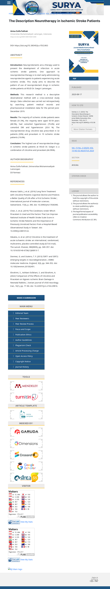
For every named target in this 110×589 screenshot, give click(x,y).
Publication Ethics (23, 334)
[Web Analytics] (14, 522)
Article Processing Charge (27, 350)
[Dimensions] (26, 443)
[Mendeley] (26, 385)
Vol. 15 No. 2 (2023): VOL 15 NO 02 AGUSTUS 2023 (49, 13)
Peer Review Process (24, 324)
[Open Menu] (9, 2)
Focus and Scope (22, 329)
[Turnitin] (26, 397)
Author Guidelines (23, 340)
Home (11, 13)
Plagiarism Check (23, 345)
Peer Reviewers (22, 318)
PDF (74, 78)
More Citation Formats (83, 129)
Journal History (22, 367)
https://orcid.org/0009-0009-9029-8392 (23, 37)
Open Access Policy (24, 356)
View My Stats (26, 522)
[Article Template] (26, 414)
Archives (20, 13)
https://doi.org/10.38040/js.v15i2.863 (31, 45)
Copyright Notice (23, 361)
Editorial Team (21, 313)
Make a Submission (26, 298)
